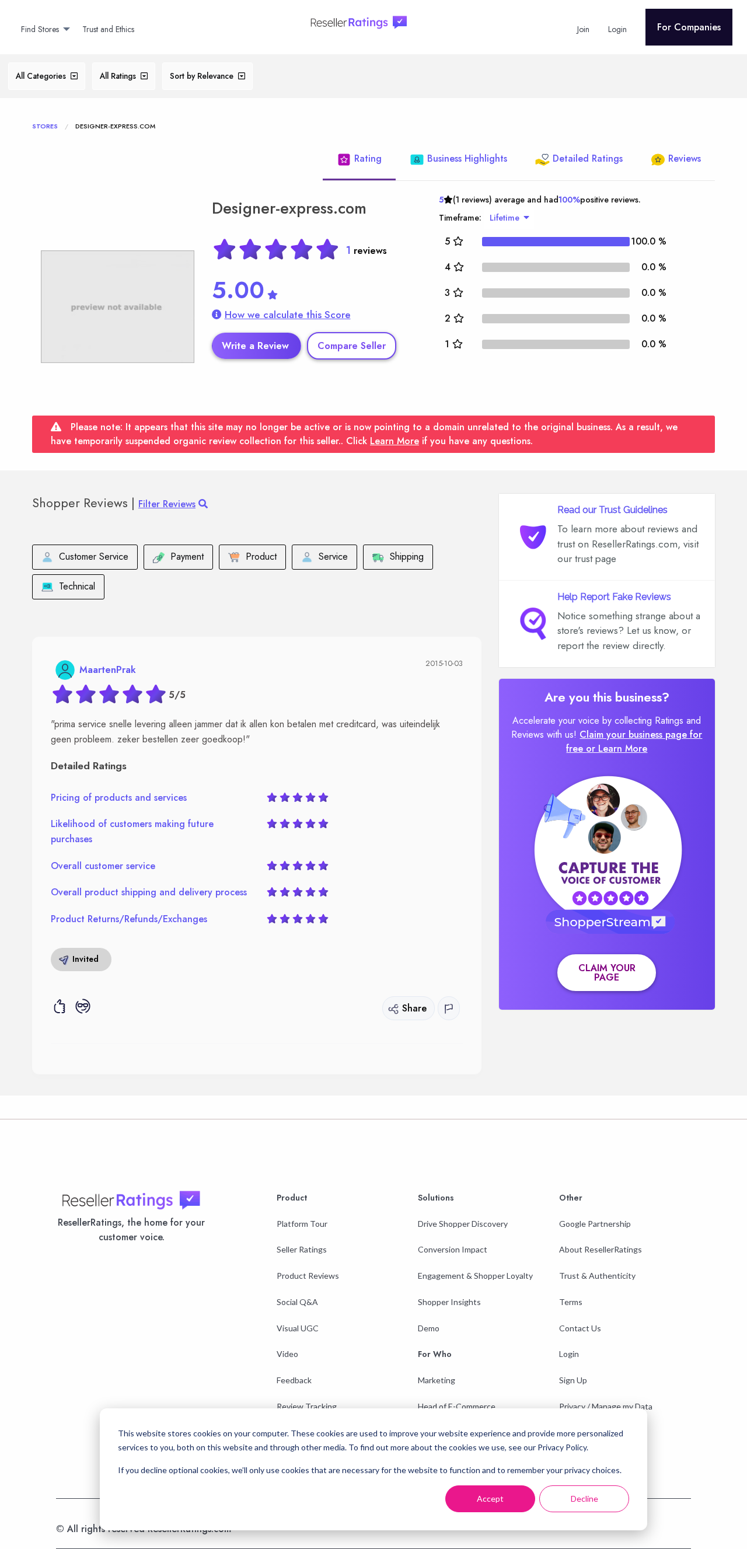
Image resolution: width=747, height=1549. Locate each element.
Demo (428, 1328)
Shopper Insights (449, 1302)
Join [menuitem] (583, 29)
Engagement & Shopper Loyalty (475, 1276)
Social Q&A (297, 1302)
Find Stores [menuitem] (40, 29)
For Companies (689, 27)
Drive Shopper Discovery (463, 1224)
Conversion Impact (452, 1249)
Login (569, 1354)
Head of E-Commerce (456, 1406)
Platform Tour (302, 1224)
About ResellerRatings (600, 1249)
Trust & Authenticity (597, 1276)
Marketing (436, 1380)
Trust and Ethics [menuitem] (108, 29)
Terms (570, 1302)
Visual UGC (298, 1328)
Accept (490, 1498)
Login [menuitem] (617, 29)
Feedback (294, 1380)
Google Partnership (595, 1224)
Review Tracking (307, 1406)
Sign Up (573, 1380)
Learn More (394, 441)
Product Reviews (308, 1276)
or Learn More (616, 748)
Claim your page (607, 972)
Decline (584, 1498)
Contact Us (580, 1328)
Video (287, 1354)
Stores (45, 126)
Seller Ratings (302, 1249)
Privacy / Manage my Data (605, 1406)
